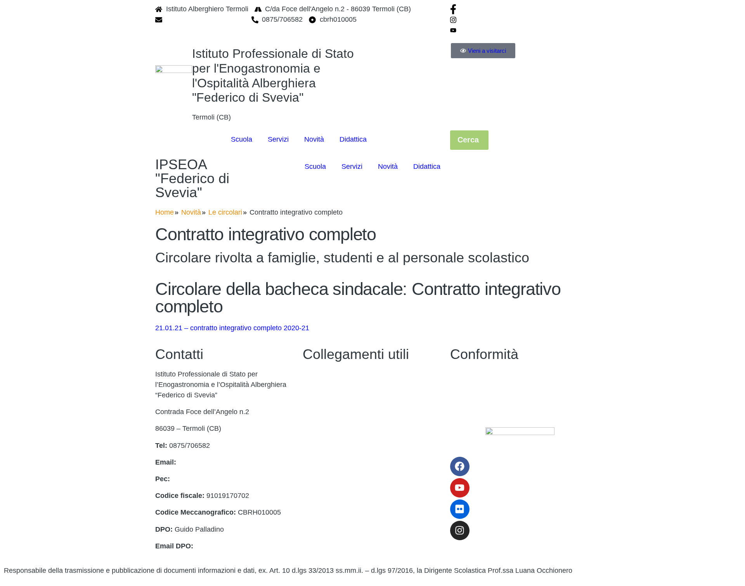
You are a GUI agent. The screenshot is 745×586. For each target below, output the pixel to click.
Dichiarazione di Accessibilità (495, 391)
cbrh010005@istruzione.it (205, 19)
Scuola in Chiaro (328, 475)
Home (164, 212)
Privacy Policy (472, 374)
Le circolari (225, 212)
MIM (309, 424)
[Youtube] (520, 30)
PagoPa (315, 391)
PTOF (312, 407)
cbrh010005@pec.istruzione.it (218, 479)
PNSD (312, 491)
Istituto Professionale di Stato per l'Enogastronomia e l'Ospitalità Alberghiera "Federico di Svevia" (273, 75)
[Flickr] (460, 509)
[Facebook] (520, 9)
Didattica (353, 139)
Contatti (315, 374)
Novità (314, 139)
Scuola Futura (324, 508)
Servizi (278, 139)
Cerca (469, 139)
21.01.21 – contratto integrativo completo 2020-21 (232, 328)
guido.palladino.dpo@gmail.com (245, 546)
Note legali (319, 525)
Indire (311, 441)
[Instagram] (520, 19)
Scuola (241, 139)
